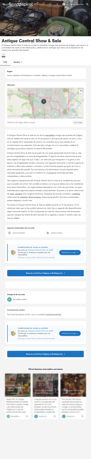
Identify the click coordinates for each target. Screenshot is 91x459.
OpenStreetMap (71, 118)
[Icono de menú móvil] (3, 4)
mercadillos (49, 135)
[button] (45, 103)
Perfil (5, 62)
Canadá (37, 75)
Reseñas (18, 62)
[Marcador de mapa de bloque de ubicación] (43, 101)
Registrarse (80, 4)
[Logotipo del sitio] (21, 4)
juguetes (18, 194)
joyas (12, 194)
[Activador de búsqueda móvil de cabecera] (87, 4)
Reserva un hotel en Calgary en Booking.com (44, 273)
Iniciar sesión (70, 4)
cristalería (76, 194)
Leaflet (61, 118)
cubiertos (24, 197)
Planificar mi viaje (69, 252)
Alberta (44, 75)
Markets (17, 75)
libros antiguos (35, 197)
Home (9, 75)
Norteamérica (26, 75)
